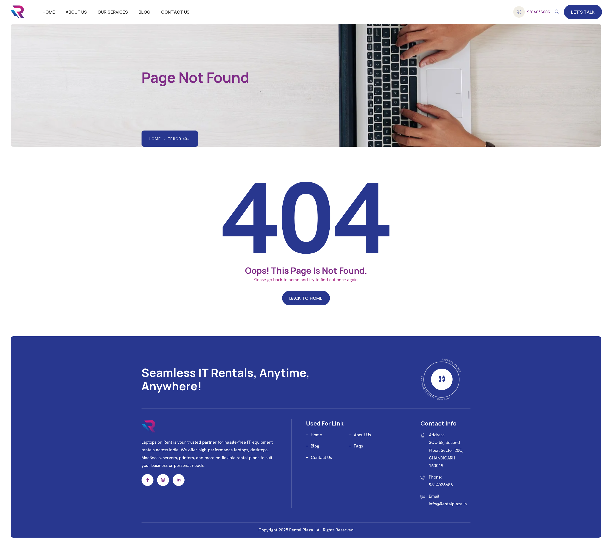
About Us (76, 12)
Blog (144, 12)
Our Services (113, 12)
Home (49, 12)
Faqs (358, 446)
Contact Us (175, 12)
